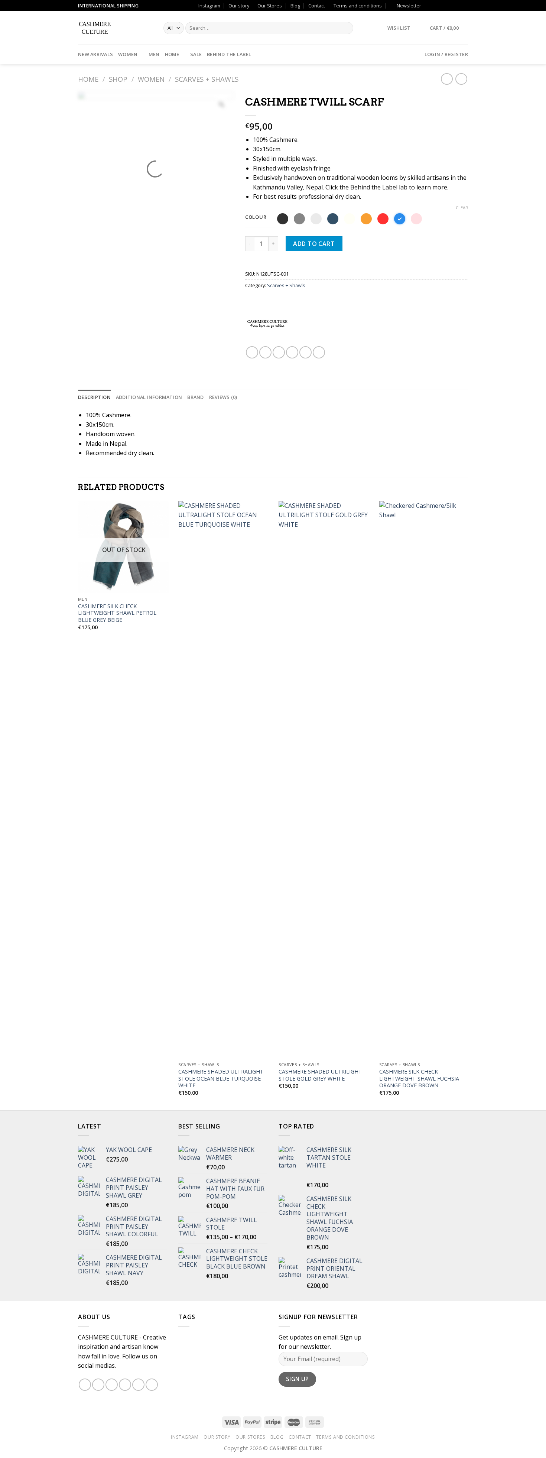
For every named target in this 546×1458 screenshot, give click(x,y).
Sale (196, 54)
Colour (255, 217)
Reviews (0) (223, 397)
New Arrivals (95, 54)
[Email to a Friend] (279, 352)
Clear (462, 207)
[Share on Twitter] (265, 352)
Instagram (209, 5)
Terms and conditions (358, 5)
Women (127, 54)
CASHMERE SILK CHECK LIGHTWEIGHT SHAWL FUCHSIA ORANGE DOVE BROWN (419, 1078)
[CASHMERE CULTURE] (267, 324)
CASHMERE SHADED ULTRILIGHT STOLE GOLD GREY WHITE (320, 1075)
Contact (316, 5)
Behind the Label (229, 54)
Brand (195, 397)
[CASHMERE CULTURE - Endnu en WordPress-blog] (115, 28)
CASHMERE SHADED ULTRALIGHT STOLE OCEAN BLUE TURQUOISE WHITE (221, 1078)
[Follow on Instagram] (436, 5)
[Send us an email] (443, 5)
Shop (118, 79)
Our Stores (269, 5)
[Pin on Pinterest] (292, 352)
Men (154, 54)
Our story (238, 5)
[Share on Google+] (305, 352)
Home (172, 54)
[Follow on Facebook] (428, 5)
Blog (295, 5)
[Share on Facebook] (252, 352)
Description (94, 397)
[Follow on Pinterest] (457, 5)
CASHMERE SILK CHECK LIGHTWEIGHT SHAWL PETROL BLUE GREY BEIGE (117, 613)
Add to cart (314, 244)
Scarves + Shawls (206, 79)
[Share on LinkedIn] (319, 352)
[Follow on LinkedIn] (464, 5)
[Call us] (450, 5)
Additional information (149, 397)
